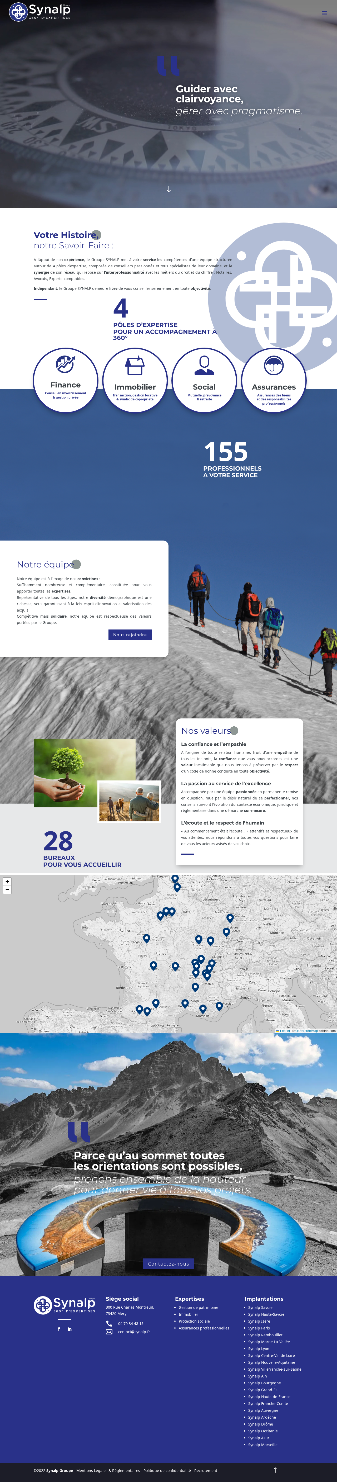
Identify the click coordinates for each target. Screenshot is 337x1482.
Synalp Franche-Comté (268, 1403)
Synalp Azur (258, 1437)
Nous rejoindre (130, 635)
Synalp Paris (259, 1328)
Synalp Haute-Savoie (266, 1314)
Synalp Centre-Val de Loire (271, 1355)
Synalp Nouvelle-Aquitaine (271, 1362)
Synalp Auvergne (263, 1410)
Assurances (274, 386)
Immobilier (135, 386)
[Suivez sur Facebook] (59, 1329)
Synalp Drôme (260, 1424)
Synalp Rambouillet (265, 1334)
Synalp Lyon (258, 1348)
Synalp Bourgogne (264, 1382)
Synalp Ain (257, 1376)
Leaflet (284, 1030)
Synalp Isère (259, 1321)
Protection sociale (194, 1321)
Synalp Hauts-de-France (269, 1396)
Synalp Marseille (262, 1444)
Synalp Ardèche (262, 1417)
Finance (65, 384)
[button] (209, 969)
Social (204, 386)
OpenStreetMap (306, 1030)
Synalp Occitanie (263, 1430)
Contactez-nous (168, 1264)
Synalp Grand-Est (263, 1389)
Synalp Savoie (260, 1307)
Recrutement (205, 1470)
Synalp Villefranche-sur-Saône (274, 1369)
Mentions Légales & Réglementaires (108, 1470)
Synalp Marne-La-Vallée (269, 1341)
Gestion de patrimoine (198, 1307)
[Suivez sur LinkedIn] (69, 1329)
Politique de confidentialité (167, 1470)
